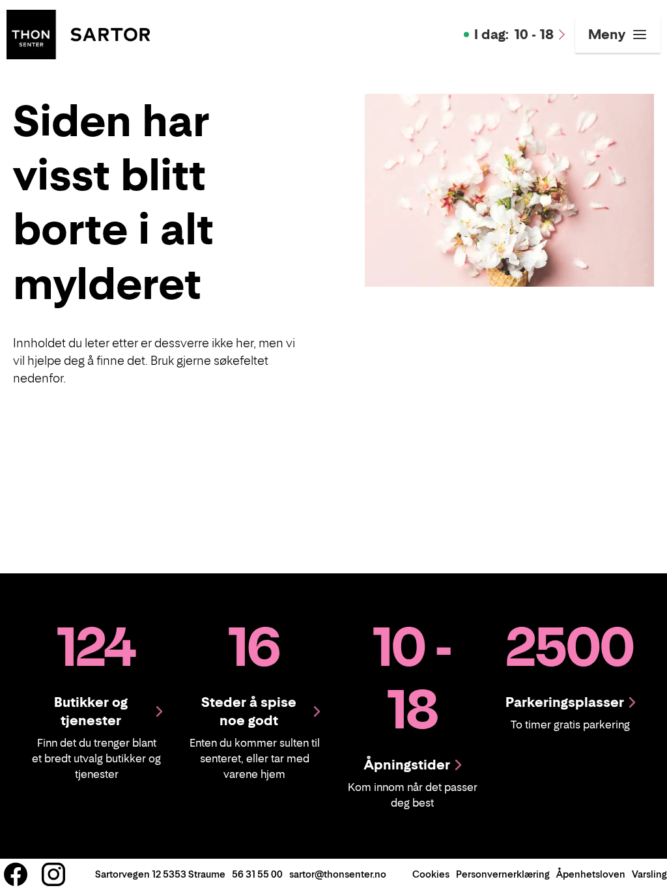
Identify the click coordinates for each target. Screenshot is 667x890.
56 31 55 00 (257, 874)
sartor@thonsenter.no (337, 874)
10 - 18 (514, 34)
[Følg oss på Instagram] (53, 874)
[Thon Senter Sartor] (78, 33)
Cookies (430, 874)
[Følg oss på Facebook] (15, 874)
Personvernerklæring (503, 874)
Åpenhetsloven (590, 874)
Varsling (649, 874)
